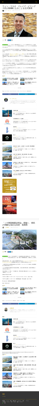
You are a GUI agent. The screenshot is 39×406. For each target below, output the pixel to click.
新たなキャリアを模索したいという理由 (17, 53)
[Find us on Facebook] (26, 400)
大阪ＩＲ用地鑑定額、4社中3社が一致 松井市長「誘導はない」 (31, 83)
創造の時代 (15, 126)
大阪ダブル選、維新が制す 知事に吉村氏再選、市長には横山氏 (30, 79)
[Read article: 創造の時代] (7, 129)
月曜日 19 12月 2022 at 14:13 (28, 84)
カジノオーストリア (9, 300)
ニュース (7, 400)
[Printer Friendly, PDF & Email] (5, 44)
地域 (17, 401)
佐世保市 (18, 300)
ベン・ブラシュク (8, 10)
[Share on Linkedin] (10, 40)
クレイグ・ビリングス (13, 91)
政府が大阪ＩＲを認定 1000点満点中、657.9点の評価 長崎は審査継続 (12, 79)
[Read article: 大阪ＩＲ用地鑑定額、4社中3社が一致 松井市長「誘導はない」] (22, 83)
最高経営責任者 (29, 91)
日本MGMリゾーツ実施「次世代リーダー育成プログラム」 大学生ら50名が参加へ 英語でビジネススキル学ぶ (13, 83)
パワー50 (21, 401)
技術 (23, 400)
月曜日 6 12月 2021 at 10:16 (16, 10)
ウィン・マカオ (7, 91)
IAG (4, 396)
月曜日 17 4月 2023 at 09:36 (11, 80)
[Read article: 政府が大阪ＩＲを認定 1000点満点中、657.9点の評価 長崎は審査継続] (4, 79)
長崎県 (24, 300)
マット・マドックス (23, 91)
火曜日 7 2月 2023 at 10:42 (21, 164)
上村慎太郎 (15, 147)
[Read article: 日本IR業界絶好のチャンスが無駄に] (7, 121)
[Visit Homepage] (19, 2)
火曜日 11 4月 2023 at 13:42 (28, 80)
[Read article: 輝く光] (7, 137)
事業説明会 (14, 300)
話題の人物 (14, 400)
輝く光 (14, 134)
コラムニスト (19, 400)
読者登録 (3, 400)
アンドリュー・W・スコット (17, 328)
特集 (10, 400)
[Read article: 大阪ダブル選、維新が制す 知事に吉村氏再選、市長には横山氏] (22, 79)
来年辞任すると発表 (13, 55)
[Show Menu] (2, 2)
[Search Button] (36, 2)
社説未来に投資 (15, 110)
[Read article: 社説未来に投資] (7, 113)
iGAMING (4, 401)
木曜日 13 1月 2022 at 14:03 (22, 111)
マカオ (18, 91)
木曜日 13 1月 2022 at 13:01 (22, 344)
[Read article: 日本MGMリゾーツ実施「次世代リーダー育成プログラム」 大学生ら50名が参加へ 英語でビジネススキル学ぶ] (4, 83)
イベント (8, 401)
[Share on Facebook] (8, 40)
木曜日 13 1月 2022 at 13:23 (22, 336)
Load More (19, 297)
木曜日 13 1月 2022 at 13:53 (24, 328)
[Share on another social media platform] (12, 40)
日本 (21, 300)
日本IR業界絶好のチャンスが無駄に (18, 118)
